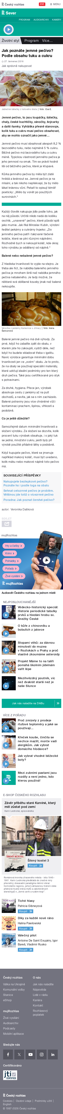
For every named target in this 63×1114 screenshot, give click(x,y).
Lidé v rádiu (40, 995)
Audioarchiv (41, 20)
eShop (7, 1000)
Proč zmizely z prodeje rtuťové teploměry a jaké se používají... (38, 724)
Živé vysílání (12, 576)
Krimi (8, 553)
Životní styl (10, 40)
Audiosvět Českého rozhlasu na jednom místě (28, 592)
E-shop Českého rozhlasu (24, 795)
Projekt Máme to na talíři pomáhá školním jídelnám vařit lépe (36, 665)
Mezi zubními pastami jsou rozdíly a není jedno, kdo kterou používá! (37, 776)
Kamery (56, 20)
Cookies (7, 1101)
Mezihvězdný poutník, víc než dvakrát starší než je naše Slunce (36, 682)
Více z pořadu (14, 715)
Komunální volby (14, 989)
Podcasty (9, 1028)
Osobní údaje (23, 1101)
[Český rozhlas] (13, 4)
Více (47, 40)
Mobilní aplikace (13, 1033)
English (7, 1104)
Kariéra (37, 1000)
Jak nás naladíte (43, 984)
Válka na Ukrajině (14, 984)
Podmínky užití (43, 1101)
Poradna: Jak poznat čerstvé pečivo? (29, 500)
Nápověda (39, 989)
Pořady (9, 568)
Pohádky (10, 561)
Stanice (8, 995)
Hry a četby (12, 545)
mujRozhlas (9, 535)
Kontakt (38, 1005)
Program (24, 20)
